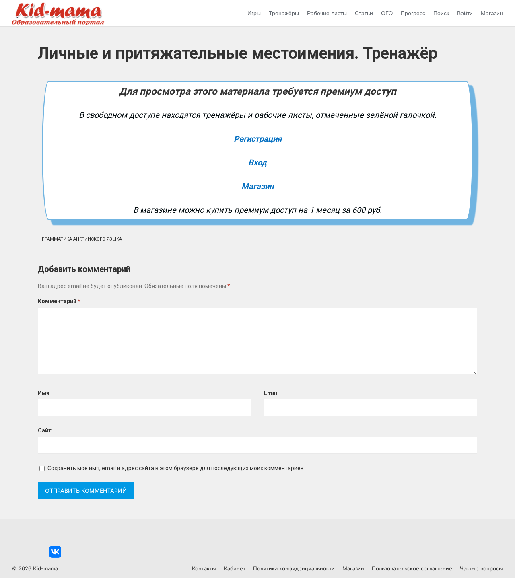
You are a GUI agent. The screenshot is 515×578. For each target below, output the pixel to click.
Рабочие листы (327, 13)
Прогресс (413, 13)
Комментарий (59, 301)
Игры (254, 13)
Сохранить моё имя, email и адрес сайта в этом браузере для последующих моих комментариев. (176, 468)
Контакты (204, 568)
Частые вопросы (481, 568)
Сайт (45, 430)
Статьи (364, 13)
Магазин (492, 13)
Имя (43, 393)
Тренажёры (284, 13)
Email (271, 393)
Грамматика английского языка (82, 239)
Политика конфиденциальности (294, 568)
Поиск (441, 13)
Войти (465, 13)
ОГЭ (387, 13)
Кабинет (234, 568)
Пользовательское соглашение (412, 568)
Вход (257, 162)
